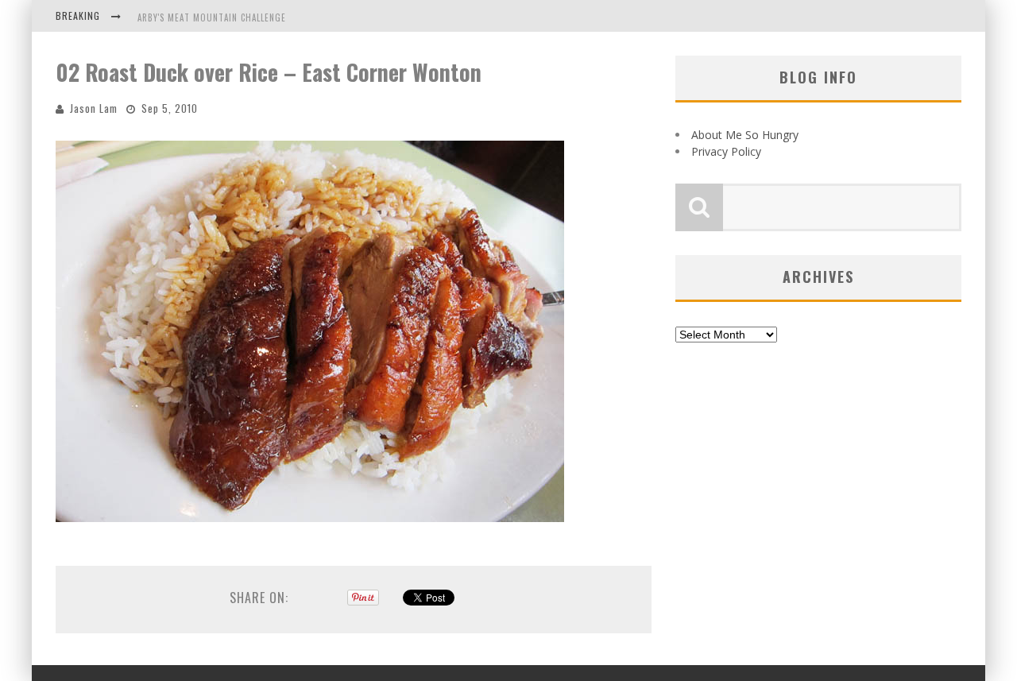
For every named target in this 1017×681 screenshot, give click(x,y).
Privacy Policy (726, 151)
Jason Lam (94, 108)
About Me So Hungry (745, 134)
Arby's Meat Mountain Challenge (211, 17)
